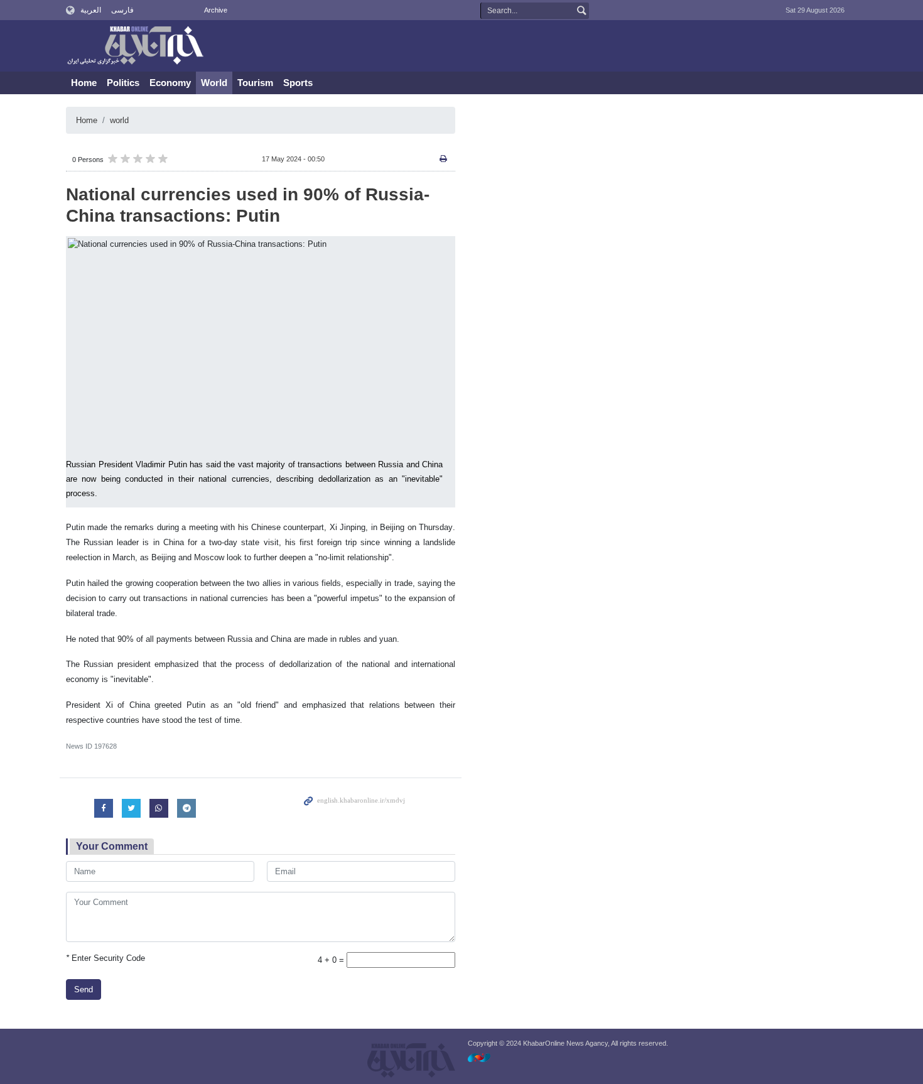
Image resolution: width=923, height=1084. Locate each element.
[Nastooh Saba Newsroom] (485, 1057)
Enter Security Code (105, 958)
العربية (90, 10)
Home (84, 82)
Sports (298, 82)
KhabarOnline (135, 46)
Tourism (255, 82)
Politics (123, 82)
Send (83, 989)
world (119, 120)
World (214, 82)
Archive (215, 10)
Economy (170, 82)
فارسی (122, 10)
